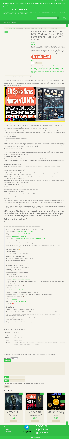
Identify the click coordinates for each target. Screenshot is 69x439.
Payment (42, 3)
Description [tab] (8, 76)
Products (53, 3)
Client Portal (27, 3)
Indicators (14, 22)
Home (4, 3)
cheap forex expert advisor (46, 67)
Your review (8, 360)
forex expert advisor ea (43, 69)
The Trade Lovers (15, 9)
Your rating (7, 358)
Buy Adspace (9, 3)
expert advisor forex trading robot (41, 68)
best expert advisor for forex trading (53, 65)
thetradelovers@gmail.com (18, 290)
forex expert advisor (53, 68)
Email (6, 380)
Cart (13, 3)
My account (37, 3)
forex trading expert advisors (48, 71)
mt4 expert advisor (59, 71)
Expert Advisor (7, 22)
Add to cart (38, 63)
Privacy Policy (47, 3)
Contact (32, 3)
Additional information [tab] (18, 76)
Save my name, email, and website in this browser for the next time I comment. (24, 383)
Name (6, 377)
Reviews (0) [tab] (28, 76)
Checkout (17, 3)
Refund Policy (58, 3)
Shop (63, 3)
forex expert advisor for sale (55, 69)
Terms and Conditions (7, 5)
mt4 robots (33, 72)
